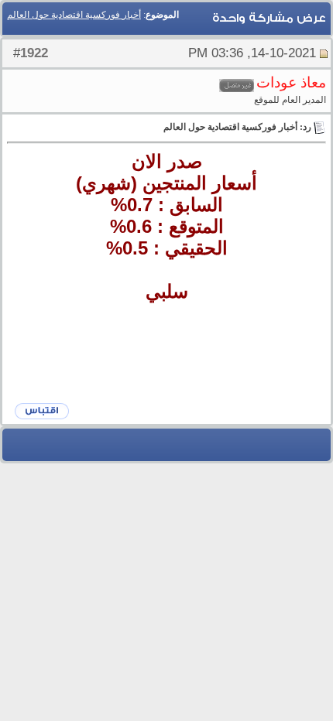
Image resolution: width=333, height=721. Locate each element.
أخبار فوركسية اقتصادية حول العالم (74, 14)
